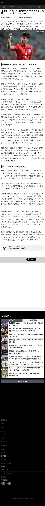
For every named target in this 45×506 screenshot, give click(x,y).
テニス (3, 442)
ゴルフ (30, 7)
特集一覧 (3, 459)
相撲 (38, 7)
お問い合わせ (5, 469)
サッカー (21, 7)
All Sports (4, 445)
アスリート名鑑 (6, 463)
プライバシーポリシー (8, 473)
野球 (12, 7)
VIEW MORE (22, 381)
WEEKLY (12, 320)
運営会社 (3, 477)
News (2, 449)
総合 (4, 7)
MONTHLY (33, 320)
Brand (3, 453)
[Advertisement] (22, 285)
